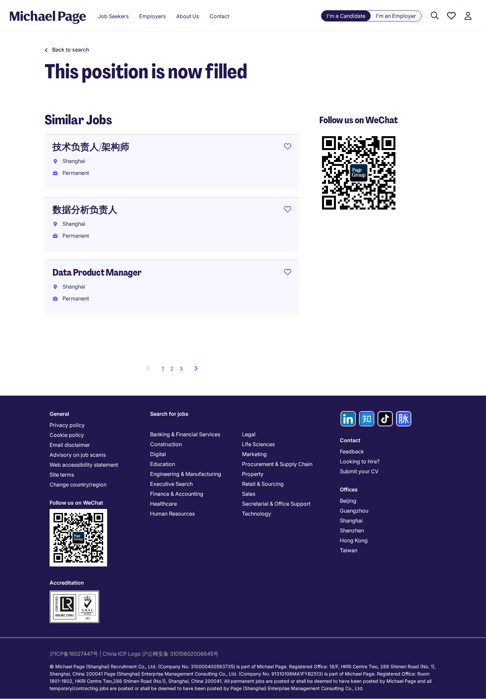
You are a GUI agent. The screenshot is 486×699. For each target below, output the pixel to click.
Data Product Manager (97, 272)
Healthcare (163, 503)
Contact (350, 440)
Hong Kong (354, 540)
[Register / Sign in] (468, 16)
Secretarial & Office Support (276, 503)
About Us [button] (187, 16)
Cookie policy (67, 435)
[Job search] (435, 16)
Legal (249, 434)
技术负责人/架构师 (91, 147)
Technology (256, 513)
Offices (349, 489)
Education (162, 464)
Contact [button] (219, 16)
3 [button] (181, 368)
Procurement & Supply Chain (277, 464)
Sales (248, 493)
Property (252, 474)
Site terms (62, 474)
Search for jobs (169, 413)
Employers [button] (152, 16)
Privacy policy (67, 425)
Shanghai (351, 520)
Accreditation (67, 582)
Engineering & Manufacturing (185, 474)
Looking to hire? (360, 461)
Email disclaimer (70, 445)
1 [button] (164, 370)
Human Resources (172, 513)
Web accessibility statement (84, 464)
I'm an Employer (396, 16)
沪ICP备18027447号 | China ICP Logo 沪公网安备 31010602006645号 (135, 653)
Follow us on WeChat (76, 502)
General (59, 413)
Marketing (254, 454)
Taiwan (348, 550)
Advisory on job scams (78, 454)
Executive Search (171, 484)
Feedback (352, 451)
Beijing (348, 500)
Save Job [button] (287, 147)
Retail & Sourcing (263, 484)
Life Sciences (258, 444)
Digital (158, 454)
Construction (166, 444)
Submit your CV (359, 471)
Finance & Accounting (176, 493)
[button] (67, 49)
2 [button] (172, 368)
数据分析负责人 (85, 210)
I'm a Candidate (346, 16)
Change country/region (78, 484)
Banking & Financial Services (185, 434)
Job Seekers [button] (113, 16)
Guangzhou (354, 510)
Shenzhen (352, 530)
